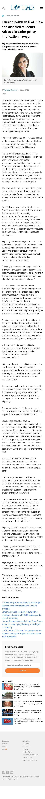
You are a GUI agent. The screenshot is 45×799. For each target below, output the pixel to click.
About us (25, 744)
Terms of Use (27, 757)
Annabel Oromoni (10, 90)
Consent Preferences (30, 755)
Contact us (26, 746)
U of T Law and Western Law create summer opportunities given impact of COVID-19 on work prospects (22, 633)
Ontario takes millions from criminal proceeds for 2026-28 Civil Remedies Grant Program (27, 686)
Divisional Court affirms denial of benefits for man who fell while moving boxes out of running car (28, 704)
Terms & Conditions (29, 760)
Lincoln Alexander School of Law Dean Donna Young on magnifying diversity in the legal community (22, 624)
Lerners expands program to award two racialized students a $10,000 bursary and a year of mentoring (21, 615)
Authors (5, 744)
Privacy (25, 749)
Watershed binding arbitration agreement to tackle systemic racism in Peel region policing (28, 712)
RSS (3, 749)
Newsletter (6, 741)
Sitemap (5, 746)
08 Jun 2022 (24, 90)
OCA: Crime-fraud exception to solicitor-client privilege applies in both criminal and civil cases (28, 721)
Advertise (26, 741)
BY (9, 90)
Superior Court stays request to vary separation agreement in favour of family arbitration (28, 695)
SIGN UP (23, 670)
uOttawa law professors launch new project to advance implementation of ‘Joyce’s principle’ (22, 605)
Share (4, 94)
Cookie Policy (27, 752)
